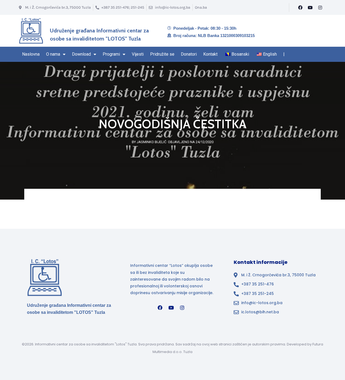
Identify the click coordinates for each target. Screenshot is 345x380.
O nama (53, 54)
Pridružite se (162, 54)
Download (81, 54)
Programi (111, 54)
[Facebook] (300, 7)
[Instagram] (320, 7)
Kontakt (210, 54)
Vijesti (138, 54)
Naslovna (31, 54)
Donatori (189, 54)
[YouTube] (310, 7)
